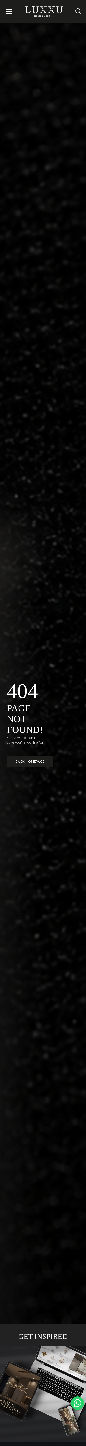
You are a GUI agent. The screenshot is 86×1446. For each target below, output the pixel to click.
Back (30, 761)
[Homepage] (44, 11)
